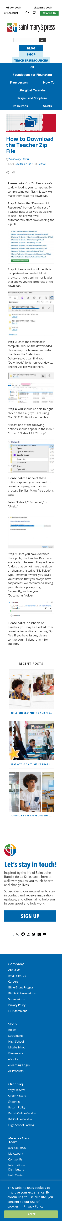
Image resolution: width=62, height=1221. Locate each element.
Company (16, 964)
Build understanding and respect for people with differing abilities (32, 712)
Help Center (16, 1175)
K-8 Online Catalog (20, 1119)
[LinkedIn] (39, 935)
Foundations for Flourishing (32, 75)
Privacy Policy (33, 1206)
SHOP (31, 54)
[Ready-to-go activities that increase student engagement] (31, 740)
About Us (14, 970)
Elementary (15, 1053)
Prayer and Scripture (32, 98)
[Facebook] (23, 935)
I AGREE (31, 1214)
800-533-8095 (17, 1148)
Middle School (17, 1047)
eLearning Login (43, 7)
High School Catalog (21, 1125)
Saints (47, 106)
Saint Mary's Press (19, 159)
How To (48, 82)
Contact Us (49, 13)
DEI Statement (17, 1011)
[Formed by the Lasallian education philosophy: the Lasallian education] (31, 792)
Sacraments (15, 1036)
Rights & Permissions (22, 993)
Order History (17, 1096)
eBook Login (13, 7)
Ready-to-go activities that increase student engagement (32, 764)
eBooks (13, 1059)
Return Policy (16, 1107)
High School (16, 1041)
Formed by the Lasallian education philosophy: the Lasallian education (32, 815)
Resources (20, 106)
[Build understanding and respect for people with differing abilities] (31, 689)
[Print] (15, 172)
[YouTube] (44, 935)
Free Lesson (19, 82)
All (32, 67)
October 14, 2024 (24, 163)
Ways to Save (16, 1090)
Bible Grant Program (21, 987)
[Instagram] (28, 935)
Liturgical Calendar (32, 90)
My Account (11, 13)
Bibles (12, 1030)
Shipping (14, 1101)
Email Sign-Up (17, 976)
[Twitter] (34, 935)
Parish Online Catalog (22, 1113)
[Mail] (18, 935)
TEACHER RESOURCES (31, 60)
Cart (28, 12)
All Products (16, 1071)
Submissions (16, 999)
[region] (31, 1201)
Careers (13, 981)
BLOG (31, 48)
